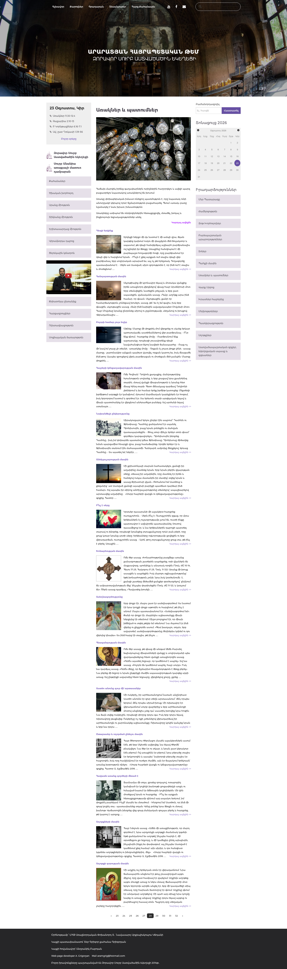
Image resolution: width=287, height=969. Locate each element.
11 (205, 156)
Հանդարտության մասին (111, 276)
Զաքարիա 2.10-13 (63, 121)
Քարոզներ (76, 6)
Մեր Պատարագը (209, 199)
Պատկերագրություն (210, 323)
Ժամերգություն (207, 211)
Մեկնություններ (208, 311)
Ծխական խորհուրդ (61, 193)
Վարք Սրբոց (206, 287)
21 (224, 163)
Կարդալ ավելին (181, 222)
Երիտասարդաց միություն (65, 229)
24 (124, 915)
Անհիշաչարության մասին (112, 459)
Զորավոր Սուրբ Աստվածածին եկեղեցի (71, 155)
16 (237, 156)
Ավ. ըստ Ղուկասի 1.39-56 (68, 131)
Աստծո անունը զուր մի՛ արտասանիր (118, 688)
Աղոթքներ (204, 335)
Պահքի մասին (207, 263)
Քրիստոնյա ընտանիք (62, 301)
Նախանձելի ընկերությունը (113, 413)
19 (212, 163)
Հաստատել (231, 110)
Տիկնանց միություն (61, 217)
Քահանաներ (57, 181)
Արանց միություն (59, 205)
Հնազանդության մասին (111, 642)
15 (231, 156)
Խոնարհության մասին (110, 551)
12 (212, 156)
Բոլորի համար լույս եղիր (111, 322)
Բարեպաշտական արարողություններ (210, 237)
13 (218, 156)
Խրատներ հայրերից (211, 299)
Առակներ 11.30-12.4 (64, 115)
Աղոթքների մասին (107, 821)
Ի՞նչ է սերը (103, 505)
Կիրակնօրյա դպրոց (61, 241)
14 (224, 156)
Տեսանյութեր (117, 6)
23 (117, 915)
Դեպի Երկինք (104, 230)
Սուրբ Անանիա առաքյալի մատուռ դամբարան (67, 167)
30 (163, 915)
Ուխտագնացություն (61, 325)
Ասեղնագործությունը (109, 596)
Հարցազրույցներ (59, 313)
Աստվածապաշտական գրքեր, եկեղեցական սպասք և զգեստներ (217, 351)
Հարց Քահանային (143, 6)
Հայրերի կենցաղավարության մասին (119, 368)
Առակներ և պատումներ (213, 275)
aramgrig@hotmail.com (111, 955)
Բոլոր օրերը (68, 138)
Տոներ (202, 251)
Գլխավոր (58, 6)
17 (199, 163)
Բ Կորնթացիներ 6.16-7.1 (67, 126)
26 (137, 915)
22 (231, 163)
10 (199, 156)
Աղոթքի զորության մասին (112, 863)
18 (205, 163)
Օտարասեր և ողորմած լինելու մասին (119, 734)
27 (144, 915)
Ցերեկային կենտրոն (62, 253)
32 (176, 915)
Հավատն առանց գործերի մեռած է (117, 776)
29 (157, 915)
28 (224, 169)
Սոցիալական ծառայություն (66, 337)
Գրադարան (96, 6)
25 (130, 915)
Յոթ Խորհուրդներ (209, 223)
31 (170, 915)
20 (218, 163)
